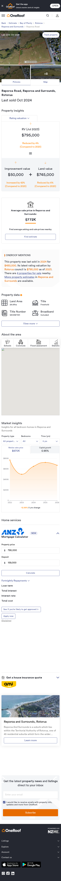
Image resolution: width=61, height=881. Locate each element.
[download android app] (31, 865)
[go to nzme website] (54, 830)
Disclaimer (6, 621)
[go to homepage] (16, 15)
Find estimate (30, 237)
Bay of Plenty (26, 23)
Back (3, 23)
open (55, 6)
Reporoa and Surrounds (12, 27)
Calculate (30, 573)
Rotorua (38, 23)
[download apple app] (11, 865)
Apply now (8, 616)
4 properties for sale (29, 273)
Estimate (13, 23)
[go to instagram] (3, 873)
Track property (51, 35)
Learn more (30, 740)
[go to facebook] (8, 873)
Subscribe (30, 813)
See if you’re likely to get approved (19, 609)
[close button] (2, 6)
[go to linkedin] (13, 873)
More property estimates (19, 277)
